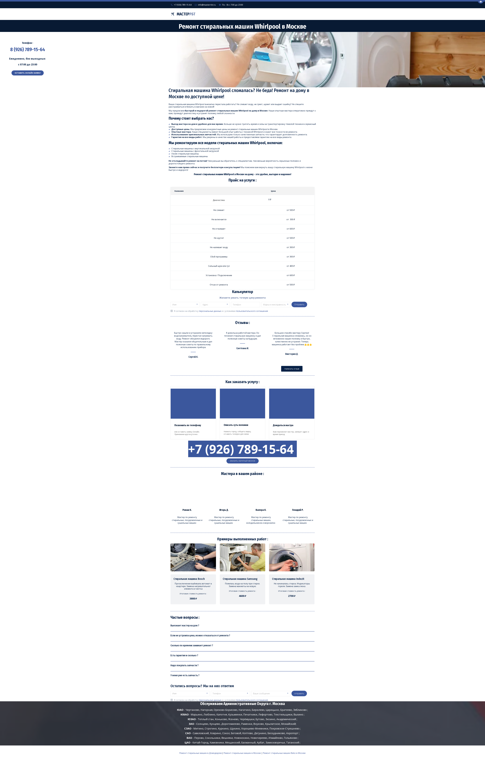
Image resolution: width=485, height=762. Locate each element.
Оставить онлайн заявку (28, 73)
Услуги (254, 14)
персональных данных (210, 311)
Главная (240, 14)
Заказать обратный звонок (242, 461)
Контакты (295, 14)
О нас (268, 14)
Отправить (299, 304)
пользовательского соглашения (252, 311)
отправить (299, 693)
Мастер (186, 14)
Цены (281, 14)
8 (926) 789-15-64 (27, 49)
